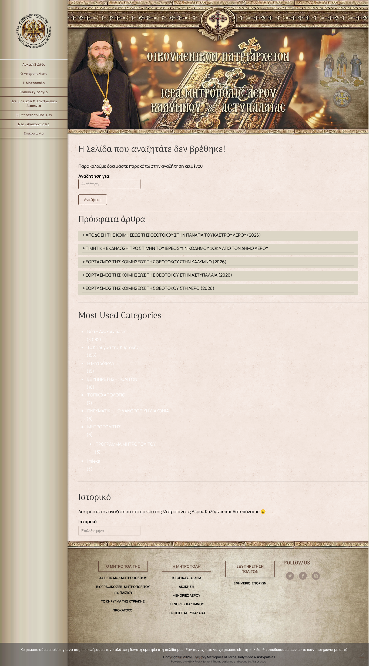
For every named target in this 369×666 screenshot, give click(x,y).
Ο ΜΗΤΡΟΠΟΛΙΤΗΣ (123, 566)
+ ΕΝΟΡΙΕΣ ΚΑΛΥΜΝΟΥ (186, 604)
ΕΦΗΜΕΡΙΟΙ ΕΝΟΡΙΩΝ (250, 583)
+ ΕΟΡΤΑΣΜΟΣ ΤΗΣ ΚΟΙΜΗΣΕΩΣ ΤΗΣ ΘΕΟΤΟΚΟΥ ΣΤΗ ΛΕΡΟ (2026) (148, 288)
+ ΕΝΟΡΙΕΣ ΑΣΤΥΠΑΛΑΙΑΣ (186, 613)
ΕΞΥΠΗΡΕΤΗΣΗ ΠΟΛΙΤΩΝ (112, 379)
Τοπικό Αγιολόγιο (34, 92)
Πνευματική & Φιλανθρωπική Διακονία (34, 103)
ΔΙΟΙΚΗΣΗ (186, 586)
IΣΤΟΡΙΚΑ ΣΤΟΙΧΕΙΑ (186, 578)
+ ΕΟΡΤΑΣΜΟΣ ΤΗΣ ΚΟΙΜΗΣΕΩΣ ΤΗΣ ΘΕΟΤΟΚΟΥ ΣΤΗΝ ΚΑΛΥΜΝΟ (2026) (154, 262)
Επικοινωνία (34, 133)
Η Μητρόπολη (34, 82)
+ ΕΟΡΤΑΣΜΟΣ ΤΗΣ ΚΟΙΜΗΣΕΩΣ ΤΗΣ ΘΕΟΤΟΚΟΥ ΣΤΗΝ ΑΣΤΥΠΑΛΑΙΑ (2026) (157, 275)
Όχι (199, 658)
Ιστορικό (87, 521)
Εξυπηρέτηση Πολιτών (34, 115)
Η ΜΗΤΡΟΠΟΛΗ (186, 566)
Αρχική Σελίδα (33, 64)
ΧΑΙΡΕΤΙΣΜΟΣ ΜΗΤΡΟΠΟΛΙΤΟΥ (123, 578)
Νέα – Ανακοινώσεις (33, 124)
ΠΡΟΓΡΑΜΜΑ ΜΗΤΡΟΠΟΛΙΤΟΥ (125, 444)
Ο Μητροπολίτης (34, 73)
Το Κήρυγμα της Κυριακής (113, 347)
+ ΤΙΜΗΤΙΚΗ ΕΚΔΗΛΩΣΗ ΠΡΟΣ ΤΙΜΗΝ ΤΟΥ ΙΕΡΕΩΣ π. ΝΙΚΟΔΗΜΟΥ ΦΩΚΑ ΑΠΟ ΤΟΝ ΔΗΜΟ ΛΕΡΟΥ (175, 248)
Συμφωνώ (179, 658)
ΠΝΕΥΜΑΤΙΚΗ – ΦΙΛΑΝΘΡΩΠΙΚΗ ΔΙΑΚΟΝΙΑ (128, 411)
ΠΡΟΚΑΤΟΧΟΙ (123, 610)
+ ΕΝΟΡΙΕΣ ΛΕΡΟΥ (186, 595)
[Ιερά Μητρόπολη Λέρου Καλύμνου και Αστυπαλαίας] (34, 29)
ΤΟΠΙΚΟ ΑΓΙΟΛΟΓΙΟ (106, 395)
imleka (93, 461)
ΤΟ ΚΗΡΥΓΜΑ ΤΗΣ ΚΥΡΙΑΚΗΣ (123, 601)
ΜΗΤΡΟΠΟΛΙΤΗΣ (104, 427)
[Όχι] (362, 655)
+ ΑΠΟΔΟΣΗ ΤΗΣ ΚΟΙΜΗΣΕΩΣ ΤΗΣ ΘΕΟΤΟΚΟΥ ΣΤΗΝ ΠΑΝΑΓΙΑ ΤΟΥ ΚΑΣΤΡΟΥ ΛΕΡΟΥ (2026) (171, 235)
